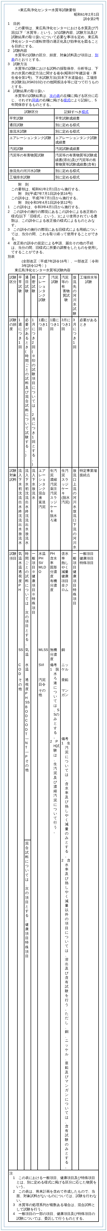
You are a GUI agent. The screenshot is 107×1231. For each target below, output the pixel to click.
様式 (66, 100)
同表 (35, 100)
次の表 (55, 96)
